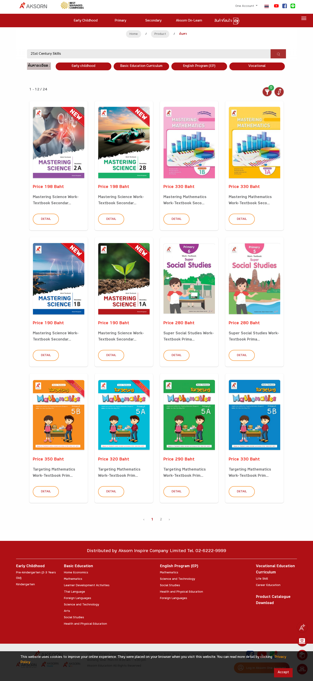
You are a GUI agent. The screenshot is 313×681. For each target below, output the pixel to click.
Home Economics (76, 573)
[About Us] (302, 627)
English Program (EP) (199, 66)
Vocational (257, 66)
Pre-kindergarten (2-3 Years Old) (36, 576)
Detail (46, 219)
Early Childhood (30, 566)
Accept (283, 672)
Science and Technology (81, 605)
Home (133, 34)
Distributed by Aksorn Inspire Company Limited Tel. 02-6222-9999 (156, 551)
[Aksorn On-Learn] (302, 641)
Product (160, 34)
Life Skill (262, 579)
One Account (245, 6)
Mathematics (73, 579)
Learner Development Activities (87, 585)
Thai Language (74, 592)
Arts (67, 611)
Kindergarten (25, 584)
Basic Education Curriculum (141, 66)
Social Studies (74, 617)
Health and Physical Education (85, 624)
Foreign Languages (77, 598)
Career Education (268, 585)
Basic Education (78, 566)
